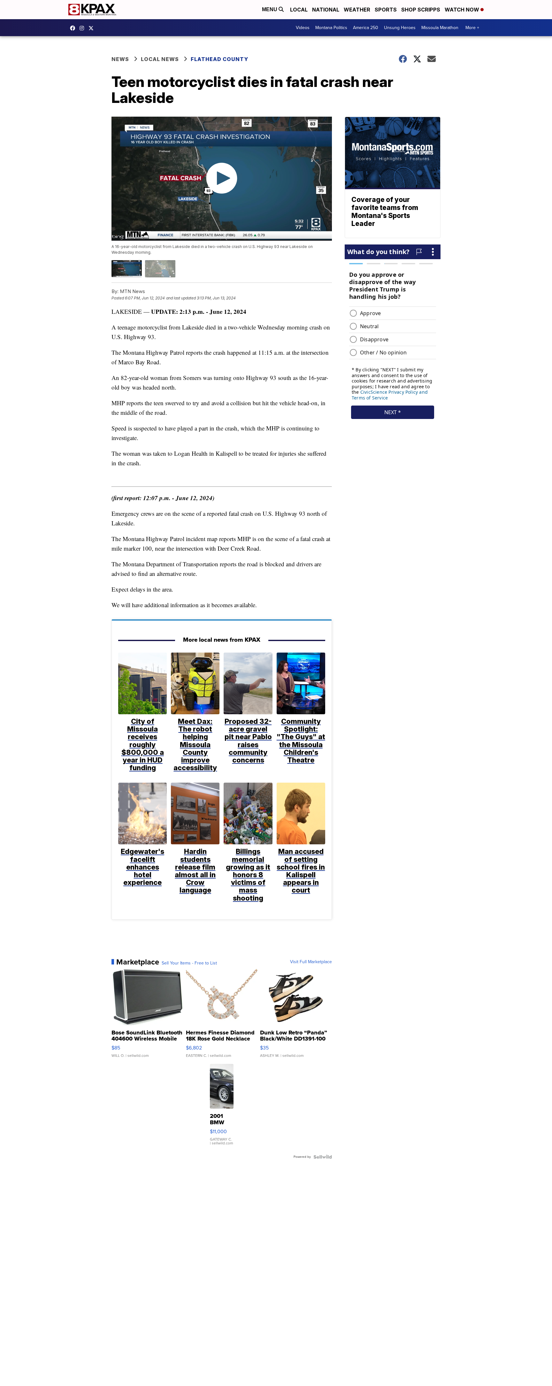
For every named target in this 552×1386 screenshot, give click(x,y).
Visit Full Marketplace (311, 962)
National (325, 9)
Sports (386, 9)
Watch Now (462, 9)
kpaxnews (92, 28)
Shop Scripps (420, 9)
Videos (303, 27)
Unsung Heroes (400, 27)
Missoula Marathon (439, 27)
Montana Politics (331, 27)
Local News (160, 59)
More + (472, 27)
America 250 (365, 27)
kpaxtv (74, 28)
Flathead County (219, 59)
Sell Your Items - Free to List (189, 963)
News (120, 59)
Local (299, 9)
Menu (270, 9)
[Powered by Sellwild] (322, 1157)
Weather (357, 9)
